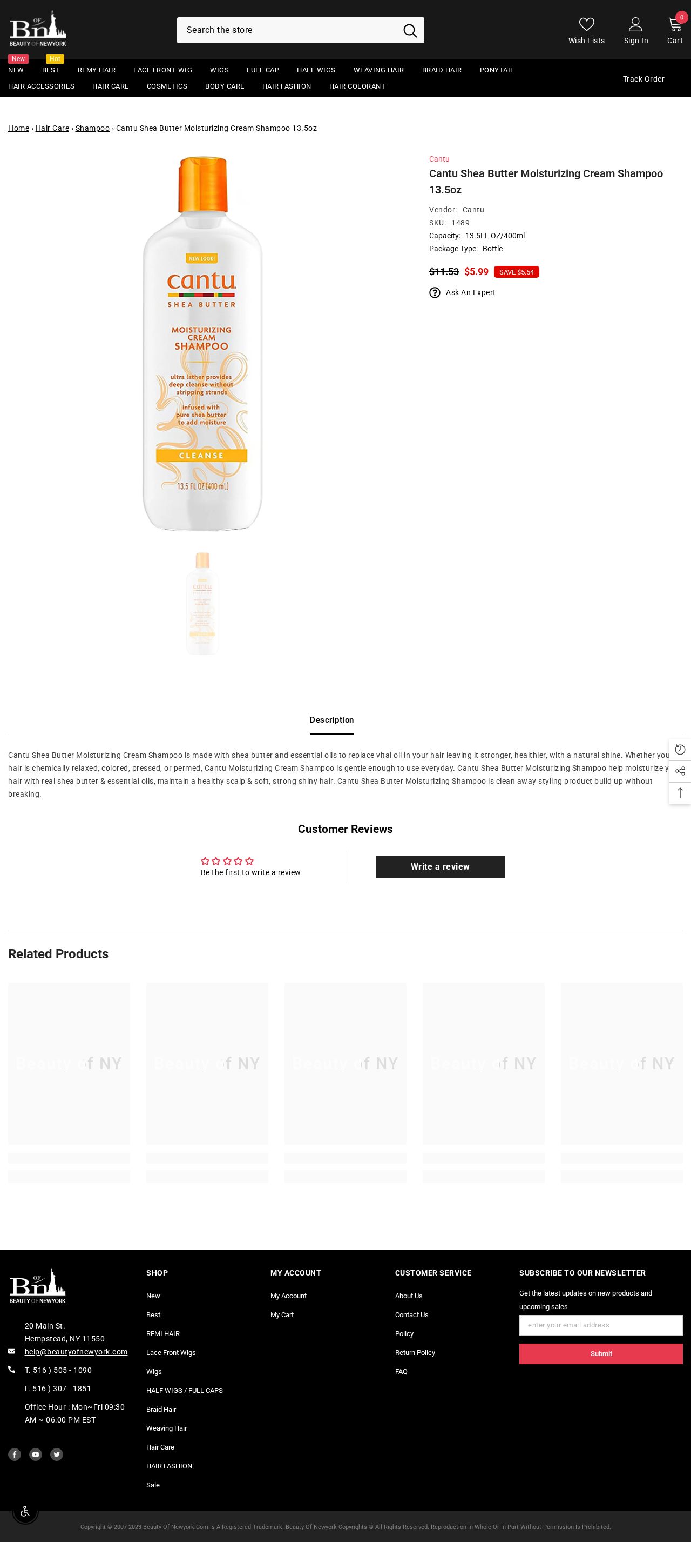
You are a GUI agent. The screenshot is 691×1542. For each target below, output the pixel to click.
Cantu (439, 159)
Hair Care (53, 128)
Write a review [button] (440, 867)
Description (332, 720)
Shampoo (93, 128)
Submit (601, 1354)
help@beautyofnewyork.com (76, 1351)
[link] (69, 1158)
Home (18, 128)
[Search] (300, 30)
